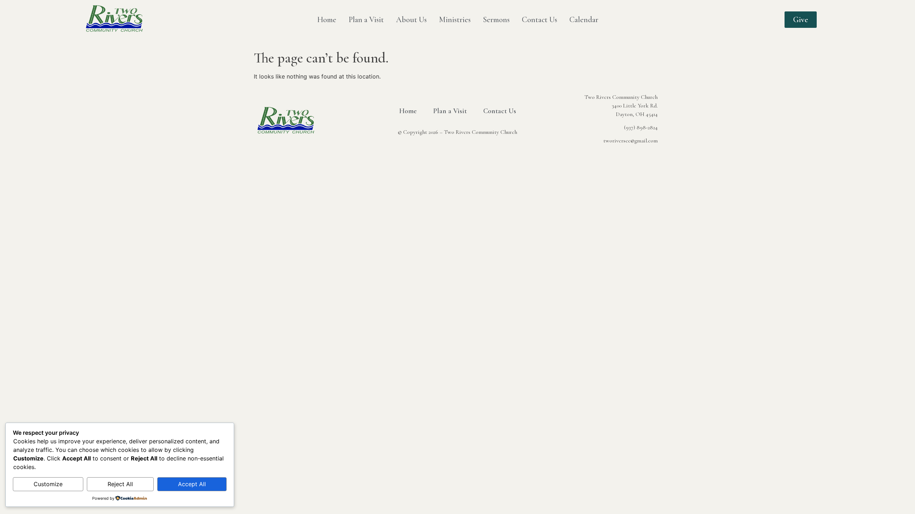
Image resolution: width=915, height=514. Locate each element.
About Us (411, 19)
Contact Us (539, 19)
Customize (48, 484)
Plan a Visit (366, 19)
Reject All (120, 484)
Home (326, 19)
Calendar (583, 19)
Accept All (192, 484)
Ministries (455, 19)
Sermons (496, 19)
